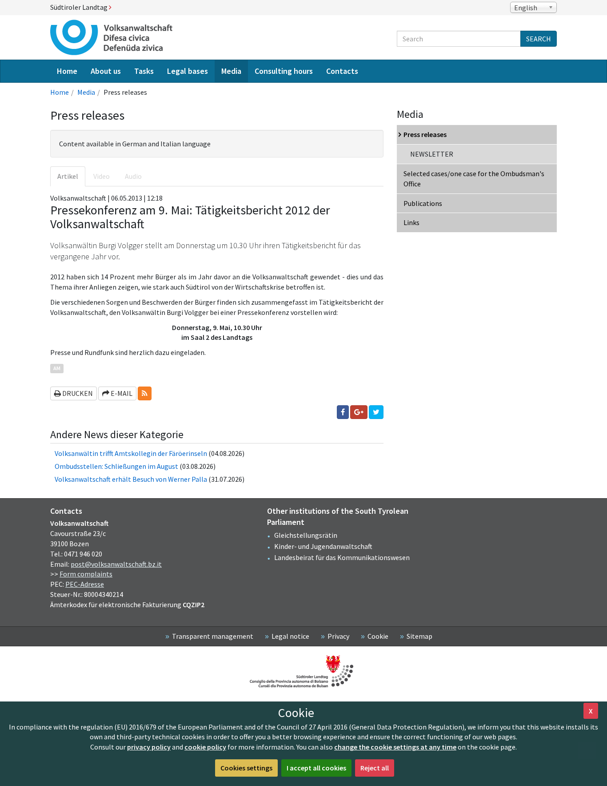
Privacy (338, 636)
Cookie (377, 636)
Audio (133, 176)
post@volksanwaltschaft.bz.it (116, 564)
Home (59, 92)
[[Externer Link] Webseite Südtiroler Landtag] (303, 671)
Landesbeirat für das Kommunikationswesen (342, 557)
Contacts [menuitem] (342, 71)
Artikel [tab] (67, 176)
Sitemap (419, 636)
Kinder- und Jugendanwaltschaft (323, 546)
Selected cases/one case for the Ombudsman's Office (473, 178)
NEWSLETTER (431, 153)
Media (86, 92)
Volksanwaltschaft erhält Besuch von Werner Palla (131, 479)
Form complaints (86, 573)
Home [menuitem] (67, 71)
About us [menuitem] (106, 71)
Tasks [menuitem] (144, 71)
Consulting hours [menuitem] (284, 71)
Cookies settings (246, 767)
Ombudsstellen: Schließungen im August (116, 466)
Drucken (77, 393)
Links (411, 222)
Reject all (374, 767)
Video (101, 176)
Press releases (425, 134)
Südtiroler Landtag (79, 7)
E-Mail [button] (120, 393)
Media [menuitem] (231, 71)
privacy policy (149, 746)
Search (538, 38)
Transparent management (212, 636)
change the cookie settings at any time (395, 746)
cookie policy (205, 746)
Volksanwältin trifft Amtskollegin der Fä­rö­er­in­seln (131, 453)
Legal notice (290, 636)
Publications (422, 203)
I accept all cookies (316, 767)
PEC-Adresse (84, 584)
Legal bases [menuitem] (187, 71)
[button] (145, 393)
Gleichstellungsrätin (305, 535)
